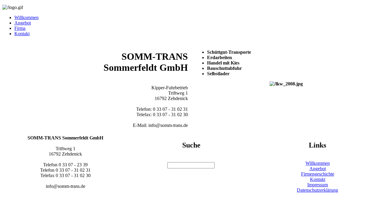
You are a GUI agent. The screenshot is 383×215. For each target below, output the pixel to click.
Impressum (317, 184)
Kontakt (22, 33)
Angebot (22, 22)
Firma (19, 28)
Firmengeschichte (317, 173)
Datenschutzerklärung (317, 190)
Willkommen (26, 17)
